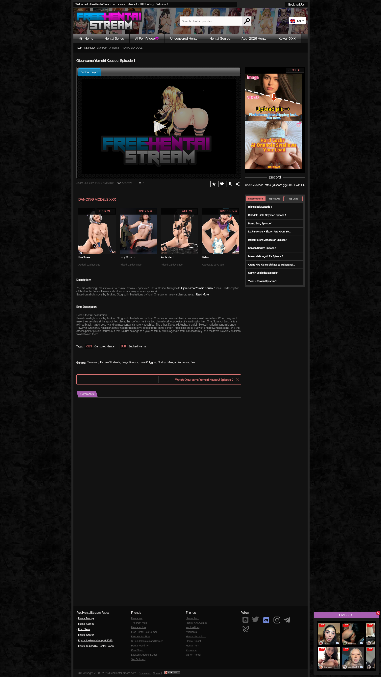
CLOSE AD (295, 70)
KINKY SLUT (146, 211)
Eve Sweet (84, 257)
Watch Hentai (193, 654)
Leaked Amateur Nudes (144, 654)
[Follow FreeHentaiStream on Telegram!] (287, 620)
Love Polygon (148, 362)
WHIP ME (187, 211)
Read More (202, 294)
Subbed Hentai (137, 346)
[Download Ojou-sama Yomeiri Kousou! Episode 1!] (229, 184)
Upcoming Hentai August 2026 (95, 640)
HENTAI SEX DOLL (132, 47)
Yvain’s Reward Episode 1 (262, 281)
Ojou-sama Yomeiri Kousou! (198, 288)
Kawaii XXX (287, 38)
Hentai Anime (138, 627)
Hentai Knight (193, 641)
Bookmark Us (296, 4)
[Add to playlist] (213, 184)
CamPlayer (137, 650)
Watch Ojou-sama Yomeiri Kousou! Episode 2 (204, 379)
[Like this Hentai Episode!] (221, 184)
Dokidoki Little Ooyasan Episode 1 (267, 215)
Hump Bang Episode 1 (260, 223)
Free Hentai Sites (140, 636)
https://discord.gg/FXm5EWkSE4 (284, 185)
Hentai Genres (220, 38)
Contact (157, 673)
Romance (183, 362)
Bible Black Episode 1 (260, 206)
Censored (92, 362)
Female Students (110, 362)
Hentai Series (114, 38)
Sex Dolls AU (138, 659)
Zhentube (191, 650)
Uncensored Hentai (184, 38)
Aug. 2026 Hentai (254, 38)
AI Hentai (114, 47)
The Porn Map (139, 622)
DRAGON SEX (228, 211)
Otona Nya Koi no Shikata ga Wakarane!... (271, 264)
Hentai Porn (192, 618)
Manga (171, 362)
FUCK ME (105, 211)
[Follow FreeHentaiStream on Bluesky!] (245, 628)
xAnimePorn (192, 627)
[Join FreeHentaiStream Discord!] (266, 620)
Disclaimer (145, 673)
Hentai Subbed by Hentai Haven (96, 645)
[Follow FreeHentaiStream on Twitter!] (255, 619)
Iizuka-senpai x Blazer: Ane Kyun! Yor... (269, 231)
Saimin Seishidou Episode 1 (263, 272)
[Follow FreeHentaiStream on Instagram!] (276, 620)
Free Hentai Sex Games (144, 631)
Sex (193, 362)
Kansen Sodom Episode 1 (262, 247)
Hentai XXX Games (196, 622)
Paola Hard (167, 257)
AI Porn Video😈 (147, 38)
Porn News (84, 629)
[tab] (89, 72)
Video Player (89, 72)
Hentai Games (86, 623)
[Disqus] (158, 447)
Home (89, 38)
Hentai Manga (86, 618)
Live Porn (102, 47)
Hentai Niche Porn (196, 636)
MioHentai (191, 631)
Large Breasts (130, 362)
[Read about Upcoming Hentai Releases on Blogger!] (245, 620)
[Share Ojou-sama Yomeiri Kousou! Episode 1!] (237, 184)
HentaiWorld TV (140, 645)
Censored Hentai (104, 346)
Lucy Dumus (127, 257)
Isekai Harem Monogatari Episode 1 (267, 239)
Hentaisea (136, 618)
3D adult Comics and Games (147, 641)
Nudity (162, 362)
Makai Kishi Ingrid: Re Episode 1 (265, 256)
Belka (205, 257)
